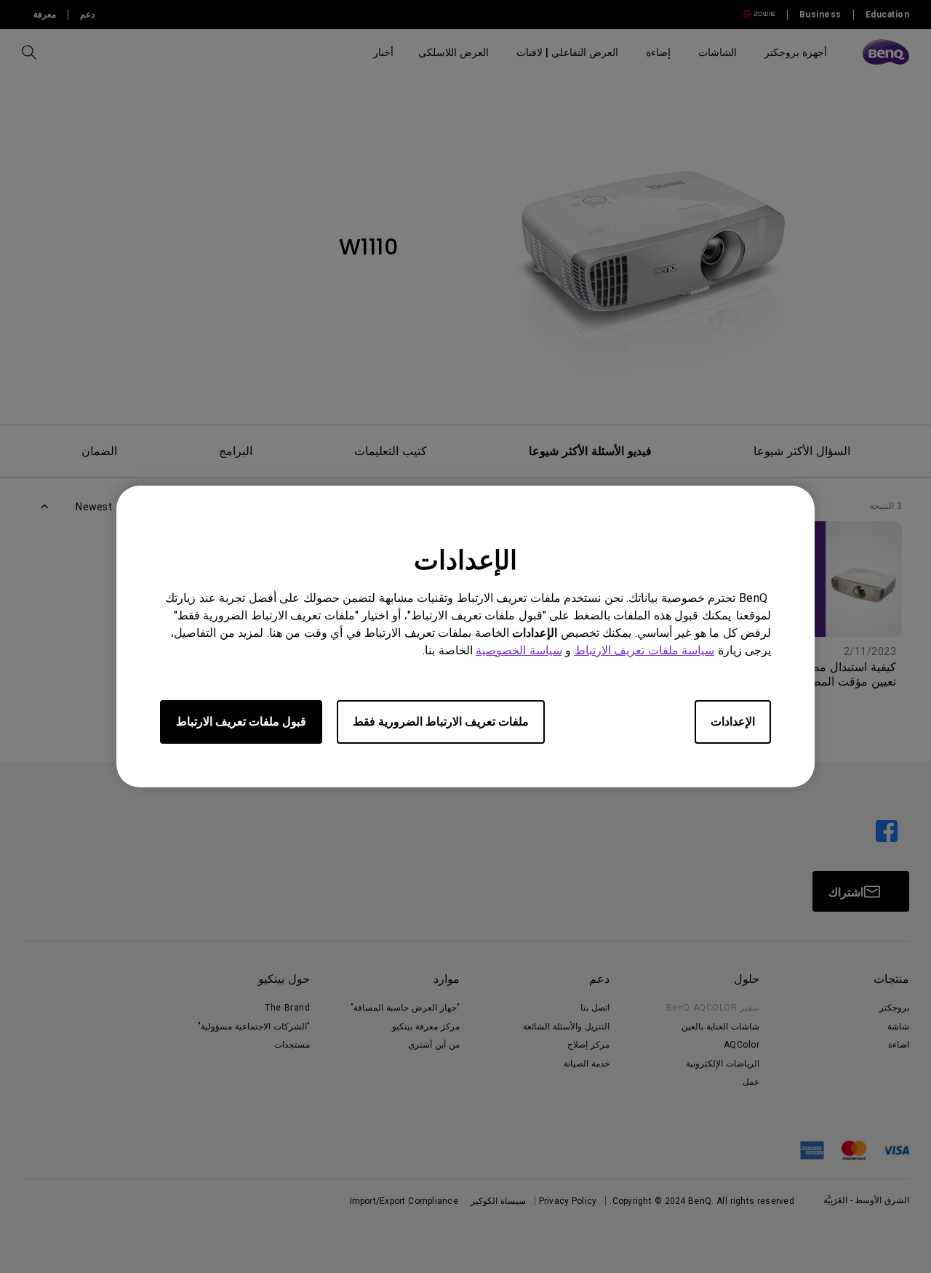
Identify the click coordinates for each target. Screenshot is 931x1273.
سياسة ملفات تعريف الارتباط (645, 650)
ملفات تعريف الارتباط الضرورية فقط (441, 721)
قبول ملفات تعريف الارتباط (241, 721)
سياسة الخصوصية (519, 650)
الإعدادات (733, 721)
